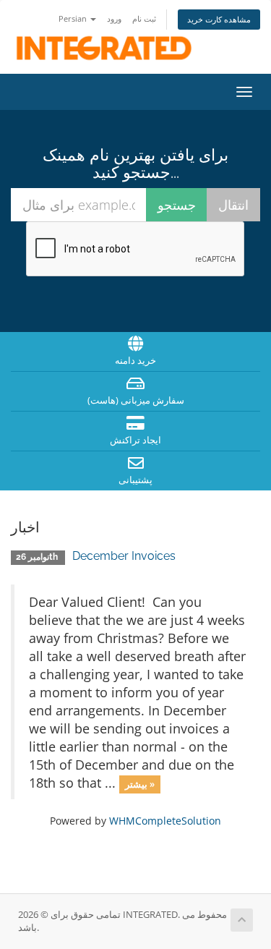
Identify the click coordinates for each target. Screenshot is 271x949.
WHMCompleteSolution (165, 820)
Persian (74, 18)
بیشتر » (140, 784)
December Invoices (124, 556)
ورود (114, 18)
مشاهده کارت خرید (219, 19)
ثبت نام (144, 18)
